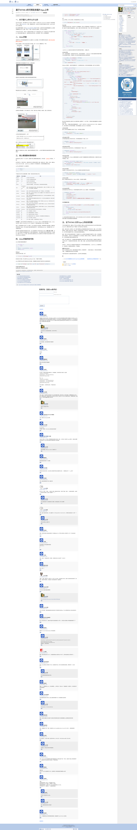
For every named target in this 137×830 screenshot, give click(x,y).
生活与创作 (46, 4)
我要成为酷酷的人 (46, 436)
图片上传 (36, 284)
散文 (45, 5)
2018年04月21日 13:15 (44, 393)
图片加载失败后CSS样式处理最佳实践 (65, 277)
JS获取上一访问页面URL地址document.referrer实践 (127, 59)
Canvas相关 (121, 20)
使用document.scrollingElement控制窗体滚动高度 (126, 57)
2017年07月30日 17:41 (44, 588)
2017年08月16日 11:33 (44, 566)
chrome (22, 284)
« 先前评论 (41, 309)
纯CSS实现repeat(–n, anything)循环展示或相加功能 (127, 42)
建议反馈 (31, 5)
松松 (44, 478)
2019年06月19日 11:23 (44, 340)
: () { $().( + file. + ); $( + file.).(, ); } (79, 184)
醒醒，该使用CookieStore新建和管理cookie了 (126, 74)
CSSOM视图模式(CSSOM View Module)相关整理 (74, 258)
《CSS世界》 (128, 9)
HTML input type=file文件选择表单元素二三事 (66, 279)
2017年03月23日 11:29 (44, 814)
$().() (25, 256)
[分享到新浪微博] (12, 11)
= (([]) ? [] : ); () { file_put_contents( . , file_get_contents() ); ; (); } (81, 210)
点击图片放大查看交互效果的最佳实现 (125, 67)
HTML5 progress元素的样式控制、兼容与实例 (66, 281)
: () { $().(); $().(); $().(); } (79, 196)
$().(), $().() (72, 15)
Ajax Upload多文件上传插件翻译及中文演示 (23, 281)
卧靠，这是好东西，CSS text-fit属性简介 (125, 36)
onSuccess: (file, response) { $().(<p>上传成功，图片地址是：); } (80, 174)
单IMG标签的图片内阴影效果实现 (124, 65)
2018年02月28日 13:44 (44, 638)
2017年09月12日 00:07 (44, 542)
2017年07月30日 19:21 (44, 597)
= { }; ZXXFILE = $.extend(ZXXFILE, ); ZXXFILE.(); (25, 247)
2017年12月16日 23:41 (44, 479)
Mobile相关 (121, 28)
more (125, 7)
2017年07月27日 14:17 (44, 608)
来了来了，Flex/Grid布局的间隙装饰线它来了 (126, 39)
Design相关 (121, 18)
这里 (69, 265)
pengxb (44, 488)
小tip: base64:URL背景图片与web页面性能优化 (24, 279)
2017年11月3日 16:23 (43, 511)
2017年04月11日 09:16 (44, 757)
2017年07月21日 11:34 (44, 618)
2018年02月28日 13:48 (44, 705)
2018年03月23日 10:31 (44, 415)
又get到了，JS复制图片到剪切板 (64, 278)
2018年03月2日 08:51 (43, 426)
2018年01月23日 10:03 (44, 458)
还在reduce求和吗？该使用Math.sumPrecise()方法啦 (127, 37)
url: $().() (72, 22)
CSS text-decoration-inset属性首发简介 (125, 75)
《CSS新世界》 (125, 10)
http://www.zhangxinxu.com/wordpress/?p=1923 (25, 271)
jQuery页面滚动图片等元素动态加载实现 (125, 52)
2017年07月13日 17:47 (44, 663)
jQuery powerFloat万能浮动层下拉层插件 (125, 53)
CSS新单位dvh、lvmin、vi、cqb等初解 (125, 43)
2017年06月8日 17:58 (43, 726)
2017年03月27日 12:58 (44, 779)
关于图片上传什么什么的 (108, 14)
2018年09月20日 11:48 (44, 360)
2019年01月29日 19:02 (44, 350)
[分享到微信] (12, 13)
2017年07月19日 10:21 (44, 628)
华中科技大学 (131, 7)
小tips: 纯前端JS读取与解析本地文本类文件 (23, 276)
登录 (70, 829)
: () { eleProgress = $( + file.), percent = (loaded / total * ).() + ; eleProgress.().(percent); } (82, 163)
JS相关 (120, 24)
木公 (44, 651)
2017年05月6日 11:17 (43, 736)
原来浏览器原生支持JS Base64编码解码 (65, 276)
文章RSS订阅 (48, 829)
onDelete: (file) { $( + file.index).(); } (74, 133)
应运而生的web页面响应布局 (92, 258)
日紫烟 (48, 5)
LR (43, 541)
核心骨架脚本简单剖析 (107, 16)
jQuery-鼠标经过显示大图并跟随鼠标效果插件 (24, 277)
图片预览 (39, 284)
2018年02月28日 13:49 (44, 746)
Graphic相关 (121, 19)
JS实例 (34, 12)
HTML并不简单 (53, 5)
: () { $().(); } (73, 142)
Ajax (19, 284)
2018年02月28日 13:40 (44, 520)
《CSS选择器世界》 (133, 9)
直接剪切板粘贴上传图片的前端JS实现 (22, 278)
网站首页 (29, 4)
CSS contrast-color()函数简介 (123, 72)
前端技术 (37, 4)
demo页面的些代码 (107, 18)
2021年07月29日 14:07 (44, 316)
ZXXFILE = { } (21, 170)
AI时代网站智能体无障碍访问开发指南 (125, 46)
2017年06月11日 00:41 (44, 716)
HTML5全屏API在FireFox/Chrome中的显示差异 (24, 282)
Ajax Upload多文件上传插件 (31, 28)
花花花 (44, 467)
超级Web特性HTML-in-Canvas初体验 (124, 35)
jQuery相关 (121, 25)
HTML (40, 5)
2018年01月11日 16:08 (44, 500)
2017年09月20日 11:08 (44, 531)
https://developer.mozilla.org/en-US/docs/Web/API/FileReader (50, 599)
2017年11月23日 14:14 (44, 803)
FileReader (25, 284)
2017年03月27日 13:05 (44, 793)
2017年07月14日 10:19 (44, 652)
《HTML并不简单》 (130, 10)
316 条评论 (45, 12)
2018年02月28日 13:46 (44, 673)
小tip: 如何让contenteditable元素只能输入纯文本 (126, 50)
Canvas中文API (58, 5)
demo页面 (105, 15)
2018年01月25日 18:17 (44, 437)
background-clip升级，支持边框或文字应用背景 (126, 38)
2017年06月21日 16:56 (44, 695)
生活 (44, 5)
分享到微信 (74, 263)
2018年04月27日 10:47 (44, 370)
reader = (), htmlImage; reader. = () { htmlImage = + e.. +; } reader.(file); (76, 60)
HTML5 (28, 284)
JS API (121, 26)
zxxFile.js (48, 158)
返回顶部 (75, 829)
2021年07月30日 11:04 (44, 329)
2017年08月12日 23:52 (44, 576)
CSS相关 (120, 17)
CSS (35, 5)
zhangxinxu (72, 825)
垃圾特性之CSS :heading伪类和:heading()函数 (126, 66)
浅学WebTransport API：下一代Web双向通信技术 (126, 69)
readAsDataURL (32, 284)
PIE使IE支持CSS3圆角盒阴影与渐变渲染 (125, 58)
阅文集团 (128, 8)
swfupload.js (23, 24)
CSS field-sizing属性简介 (123, 73)
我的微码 (28, 5)
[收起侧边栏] (117, 411)
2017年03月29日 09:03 (44, 768)
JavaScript (37, 5)
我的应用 (42, 829)
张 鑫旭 (46, 403)
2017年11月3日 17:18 (43, 489)
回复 (40, 323)
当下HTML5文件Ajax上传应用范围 (109, 19)
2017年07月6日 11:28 (43, 684)
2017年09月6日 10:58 (43, 556)
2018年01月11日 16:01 (44, 469)
